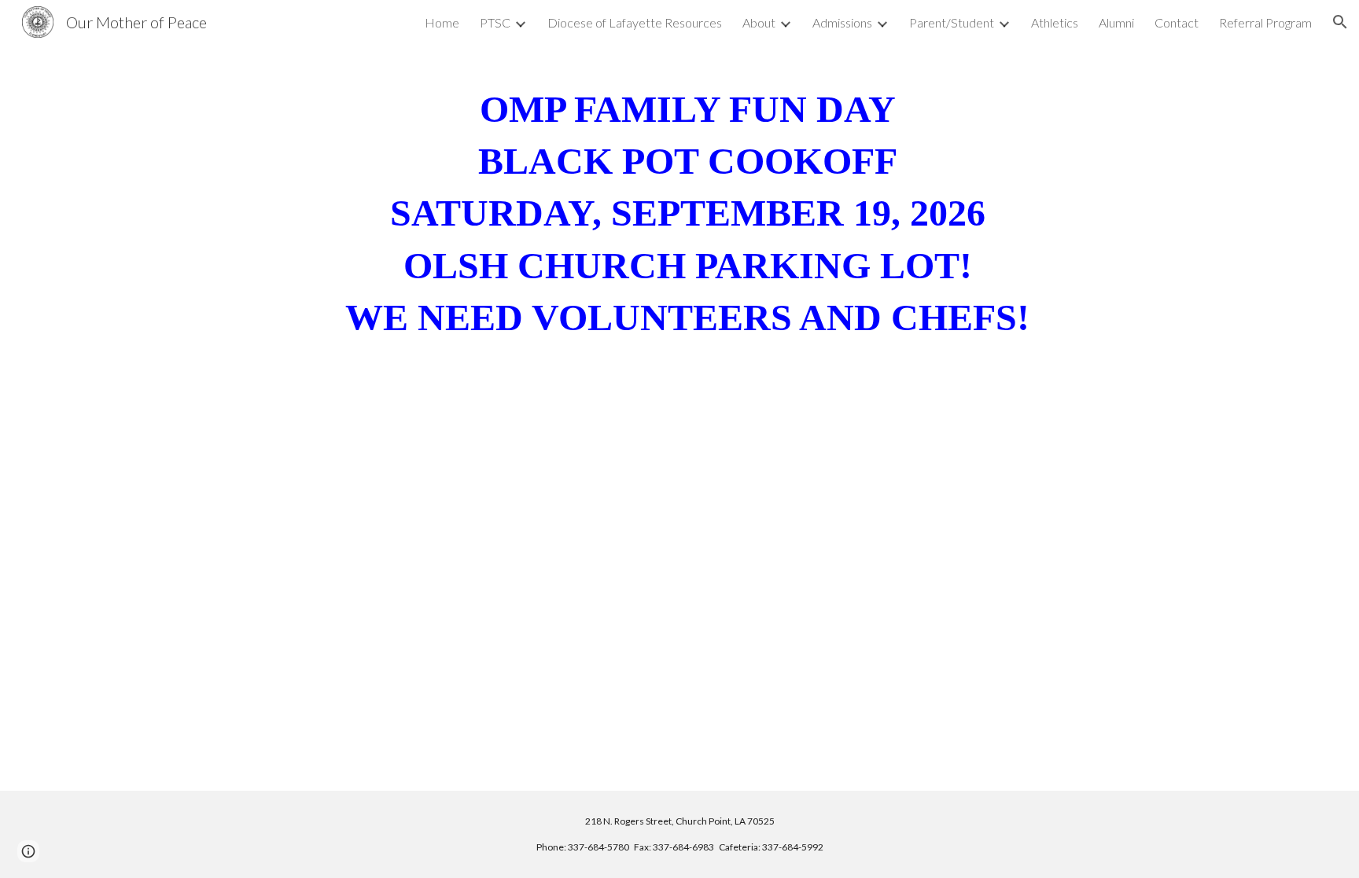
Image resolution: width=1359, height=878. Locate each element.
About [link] (758, 22)
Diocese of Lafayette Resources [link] (634, 22)
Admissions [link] (842, 22)
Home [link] (442, 22)
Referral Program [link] (1265, 22)
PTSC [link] (495, 22)
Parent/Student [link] (951, 22)
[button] (1340, 22)
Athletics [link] (1054, 22)
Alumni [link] (1116, 22)
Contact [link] (1177, 22)
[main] (679, 227)
